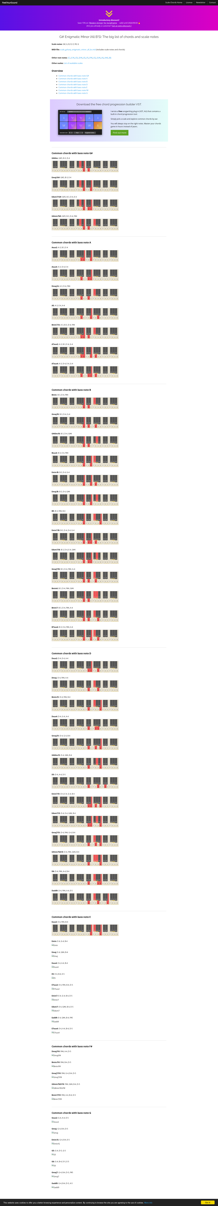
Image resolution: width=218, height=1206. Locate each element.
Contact (212, 2)
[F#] (91, 57)
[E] (84, 57)
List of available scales (73, 63)
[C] (69, 57)
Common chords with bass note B (72, 81)
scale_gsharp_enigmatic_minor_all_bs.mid (78, 49)
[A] (102, 57)
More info (148, 1202)
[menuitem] (9, 2)
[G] (94, 57)
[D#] (80, 57)
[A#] (106, 57)
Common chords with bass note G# (73, 76)
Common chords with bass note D (73, 84)
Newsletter (200, 2)
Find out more (119, 132)
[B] (110, 57)
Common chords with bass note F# (73, 90)
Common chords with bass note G (73, 93)
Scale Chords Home (173, 2)
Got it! (207, 1202)
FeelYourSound (9, 2)
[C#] (72, 57)
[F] (87, 57)
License (189, 2)
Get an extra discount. (121, 26)
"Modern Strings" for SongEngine (103, 23)
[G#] (98, 57)
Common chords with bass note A (72, 78)
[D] (76, 57)
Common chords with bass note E (72, 87)
